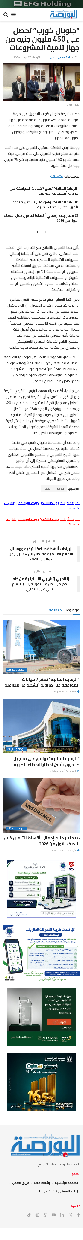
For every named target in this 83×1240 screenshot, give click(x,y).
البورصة (61, 488)
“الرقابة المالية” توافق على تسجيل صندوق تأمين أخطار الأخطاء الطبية (44, 204)
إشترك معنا (42, 1182)
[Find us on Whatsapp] (45, 1215)
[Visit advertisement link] (41, 4)
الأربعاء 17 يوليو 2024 (27, 57)
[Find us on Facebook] (78, 1215)
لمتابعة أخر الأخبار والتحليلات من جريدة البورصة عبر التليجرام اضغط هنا (43, 521)
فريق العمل (20, 1182)
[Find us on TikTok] (29, 1215)
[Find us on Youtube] (54, 1215)
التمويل (47, 488)
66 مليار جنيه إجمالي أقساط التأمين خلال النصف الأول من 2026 (41, 218)
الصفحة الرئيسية (66, 1182)
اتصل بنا (44, 1191)
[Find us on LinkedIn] (62, 1215)
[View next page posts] (37, 232)
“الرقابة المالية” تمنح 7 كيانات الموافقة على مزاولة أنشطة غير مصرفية (43, 191)
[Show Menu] (13, 14)
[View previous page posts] (45, 232)
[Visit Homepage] (63, 14)
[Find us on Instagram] (37, 1215)
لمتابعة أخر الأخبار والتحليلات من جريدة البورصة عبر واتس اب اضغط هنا (42, 505)
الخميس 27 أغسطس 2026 (63, 691)
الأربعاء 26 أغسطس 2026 (64, 850)
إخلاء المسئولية (66, 1191)
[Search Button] (5, 14)
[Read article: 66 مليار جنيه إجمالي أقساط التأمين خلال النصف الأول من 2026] (41, 805)
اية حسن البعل (60, 57)
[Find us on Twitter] (70, 1215)
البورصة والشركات (16, 670)
